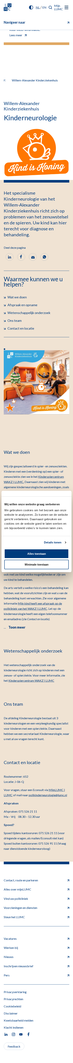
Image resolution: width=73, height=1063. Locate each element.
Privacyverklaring (15, 992)
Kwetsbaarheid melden (18, 1020)
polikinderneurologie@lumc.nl (48, 795)
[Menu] (66, 7)
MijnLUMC (58, 7)
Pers (7, 975)
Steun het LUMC (14, 917)
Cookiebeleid (12, 1006)
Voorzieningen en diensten (20, 907)
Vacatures (10, 938)
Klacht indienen (13, 1027)
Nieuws (8, 957)
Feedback (14, 1046)
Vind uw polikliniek (16, 898)
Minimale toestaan (36, 564)
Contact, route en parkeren (21, 880)
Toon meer (16, 627)
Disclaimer (11, 1013)
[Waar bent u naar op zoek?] (50, 7)
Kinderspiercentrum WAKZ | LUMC (31, 680)
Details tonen (52, 542)
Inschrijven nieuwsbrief (18, 966)
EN (44, 7)
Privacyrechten (13, 999)
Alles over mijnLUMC (17, 889)
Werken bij (11, 947)
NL (38, 7)
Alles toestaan (36, 553)
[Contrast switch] (31, 7)
